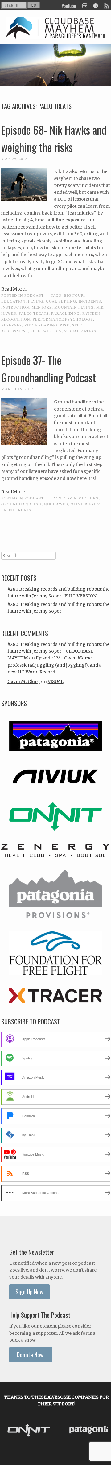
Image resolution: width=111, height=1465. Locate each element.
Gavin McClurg (23, 681)
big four (74, 295)
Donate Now (30, 1354)
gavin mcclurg (81, 497)
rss (106, 5)
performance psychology (63, 319)
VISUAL (56, 681)
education (13, 301)
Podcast (34, 295)
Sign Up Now (29, 1291)
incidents (90, 301)
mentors (42, 306)
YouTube (69, 5)
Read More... (14, 289)
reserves (11, 324)
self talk (41, 330)
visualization (80, 330)
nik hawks (56, 503)
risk (65, 324)
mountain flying (74, 306)
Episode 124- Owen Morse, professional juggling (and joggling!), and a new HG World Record (54, 665)
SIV (58, 330)
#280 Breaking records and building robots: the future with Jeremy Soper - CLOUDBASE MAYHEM (58, 651)
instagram (85, 5)
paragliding (65, 313)
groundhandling (21, 503)
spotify (95, 5)
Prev (11, 1431)
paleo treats (34, 313)
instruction (15, 306)
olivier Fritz (86, 503)
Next (102, 1431)
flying (35, 301)
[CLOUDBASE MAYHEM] (50, 34)
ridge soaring (40, 324)
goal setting (61, 301)
